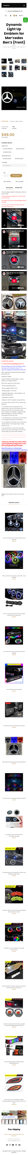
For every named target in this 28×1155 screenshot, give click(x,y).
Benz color (5, 146)
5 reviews (12, 121)
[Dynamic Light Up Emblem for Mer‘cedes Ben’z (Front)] (14, 98)
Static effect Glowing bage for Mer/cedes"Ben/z (14, 762)
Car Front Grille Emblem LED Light (14, 689)
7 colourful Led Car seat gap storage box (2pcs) (14, 798)
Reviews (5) (18, 187)
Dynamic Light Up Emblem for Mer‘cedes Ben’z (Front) (14, 47)
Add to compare (19, 181)
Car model (4, 162)
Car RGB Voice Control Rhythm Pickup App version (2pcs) (14, 948)
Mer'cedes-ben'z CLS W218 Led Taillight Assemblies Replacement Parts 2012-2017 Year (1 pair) (14, 1101)
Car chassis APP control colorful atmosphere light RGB (14, 652)
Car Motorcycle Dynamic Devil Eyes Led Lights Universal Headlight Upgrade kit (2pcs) (14, 1024)
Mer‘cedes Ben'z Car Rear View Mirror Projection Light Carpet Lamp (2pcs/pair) (14, 986)
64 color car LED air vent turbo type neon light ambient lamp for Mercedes (14, 614)
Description (9, 187)
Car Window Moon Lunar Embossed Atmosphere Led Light (14, 835)
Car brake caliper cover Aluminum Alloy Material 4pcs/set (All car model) (14, 911)
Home (14, 45)
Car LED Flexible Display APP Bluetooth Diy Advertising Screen (14, 1062)
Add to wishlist (7, 181)
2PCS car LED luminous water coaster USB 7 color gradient (14, 576)
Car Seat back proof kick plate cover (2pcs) (14, 725)
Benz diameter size (6, 155)
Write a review (19, 121)
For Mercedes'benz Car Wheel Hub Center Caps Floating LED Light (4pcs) (14, 873)
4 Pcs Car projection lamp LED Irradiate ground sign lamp (14, 538)
